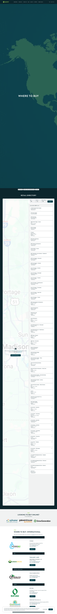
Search (50, 201)
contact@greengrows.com (36, 561)
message (33, 534)
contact (37, 189)
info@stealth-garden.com (36, 576)
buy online (20, 189)
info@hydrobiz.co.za (35, 545)
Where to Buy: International (29, 189)
